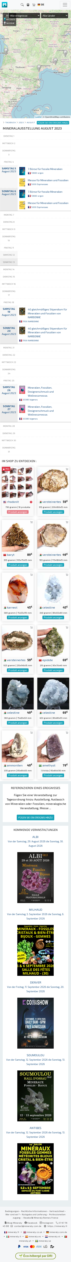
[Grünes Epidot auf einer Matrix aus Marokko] (53, 640)
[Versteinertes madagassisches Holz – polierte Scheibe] (53, 535)
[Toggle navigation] (65, 4)
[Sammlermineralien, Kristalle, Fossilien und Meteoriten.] (4, 5)
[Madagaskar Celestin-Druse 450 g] (53, 693)
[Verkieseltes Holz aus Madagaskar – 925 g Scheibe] (18, 640)
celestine (48, 607)
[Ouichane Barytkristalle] (18, 535)
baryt (10, 554)
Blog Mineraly (14, 1222)
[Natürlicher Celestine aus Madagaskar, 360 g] (18, 693)
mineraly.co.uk (34, 1232)
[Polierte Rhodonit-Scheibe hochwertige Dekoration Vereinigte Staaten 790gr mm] (18, 482)
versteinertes (51, 501)
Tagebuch (10, 122)
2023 (21, 122)
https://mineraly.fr (57, 1226)
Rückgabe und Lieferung (34, 1214)
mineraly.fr (13, 1232)
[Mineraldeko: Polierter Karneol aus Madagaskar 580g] (18, 588)
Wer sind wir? (12, 1214)
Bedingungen (12, 1211)
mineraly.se (44, 1240)
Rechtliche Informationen (34, 1211)
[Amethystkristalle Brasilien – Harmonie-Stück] (53, 746)
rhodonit (12, 501)
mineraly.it (15, 1236)
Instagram (47, 1222)
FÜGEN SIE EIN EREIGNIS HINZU (35, 817)
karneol (11, 607)
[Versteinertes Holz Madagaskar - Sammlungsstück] (53, 482)
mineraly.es (35, 1236)
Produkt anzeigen (17, 511)
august (31, 122)
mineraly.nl (54, 1236)
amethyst (48, 765)
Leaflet (38, 116)
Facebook (32, 1222)
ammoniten (14, 765)
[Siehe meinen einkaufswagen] (34, 4)
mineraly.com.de (58, 1232)
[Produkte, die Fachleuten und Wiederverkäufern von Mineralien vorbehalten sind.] (31, 501)
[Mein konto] (28, 4)
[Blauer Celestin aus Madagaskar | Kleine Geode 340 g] (53, 588)
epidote (47, 660)
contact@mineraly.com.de (27, 1226)
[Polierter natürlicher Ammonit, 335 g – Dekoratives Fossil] (18, 746)
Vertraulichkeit (56, 1211)
